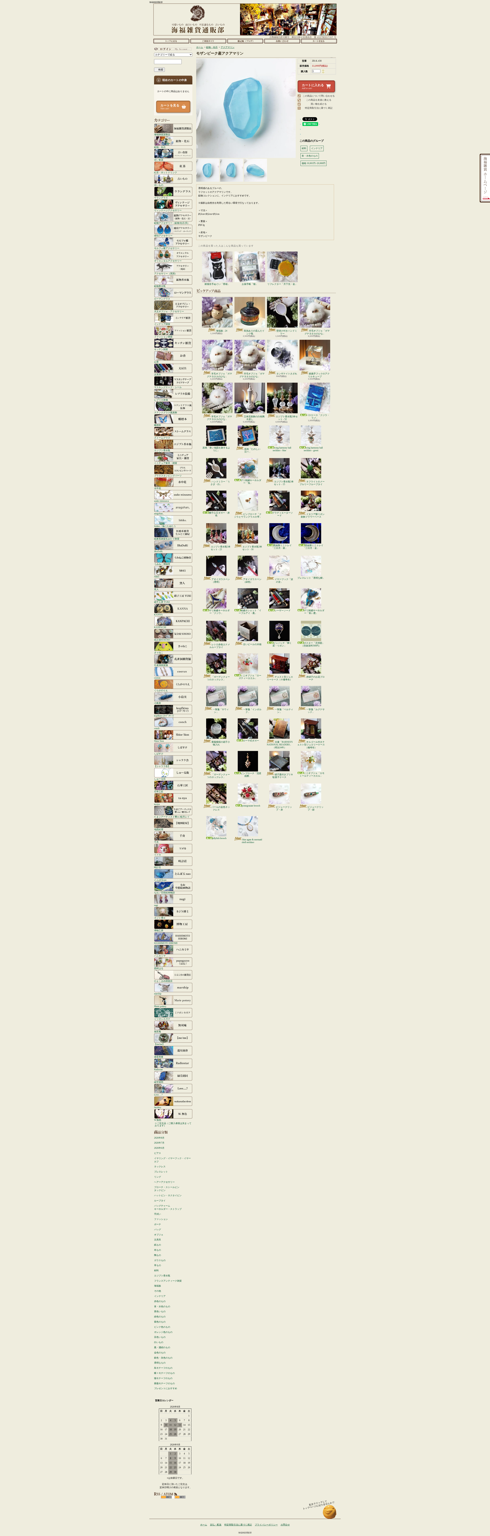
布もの (157, 1250)
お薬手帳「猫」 (250, 284)
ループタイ (160, 1200)
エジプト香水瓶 (162, 450)
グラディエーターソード (282, 514)
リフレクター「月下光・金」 (282, 284)
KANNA (158, 614)
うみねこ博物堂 (162, 564)
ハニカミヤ (160, 955)
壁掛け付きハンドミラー (286, 332)
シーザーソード (282, 610)
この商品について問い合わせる (319, 96)
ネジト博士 (160, 918)
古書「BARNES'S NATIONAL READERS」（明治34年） (280, 745)
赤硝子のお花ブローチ (315, 678)
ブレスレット (161, 1171)
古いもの (158, 185)
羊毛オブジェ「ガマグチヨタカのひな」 (317, 332)
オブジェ (158, 1234)
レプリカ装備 (161, 400)
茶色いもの (160, 1337)
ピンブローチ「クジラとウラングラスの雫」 (248, 515)
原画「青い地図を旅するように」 (216, 449)
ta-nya (157, 804)
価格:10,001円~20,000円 (313, 163)
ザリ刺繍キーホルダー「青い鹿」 (314, 611)
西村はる (158, 968)
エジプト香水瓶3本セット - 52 (287, 418)
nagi (156, 905)
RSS (166, 1497)
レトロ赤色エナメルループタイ (219, 646)
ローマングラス (162, 298)
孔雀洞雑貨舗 (161, 665)
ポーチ (157, 1224)
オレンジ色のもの (163, 1332)
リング (157, 1177)
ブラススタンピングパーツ (168, 475)
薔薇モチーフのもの (164, 1383)
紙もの (157, 1245)
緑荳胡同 (158, 1082)
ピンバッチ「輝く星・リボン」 (282, 644)
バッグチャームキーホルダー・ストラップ (168, 1207)
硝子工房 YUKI (162, 602)
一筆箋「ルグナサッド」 (315, 710)
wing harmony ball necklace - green (313, 449)
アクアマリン (227, 47)
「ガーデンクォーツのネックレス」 (218, 678)
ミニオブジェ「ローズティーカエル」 (250, 677)
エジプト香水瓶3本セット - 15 (284, 483)
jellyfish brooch (219, 838)
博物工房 (158, 930)
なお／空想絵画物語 (164, 892)
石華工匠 (158, 791)
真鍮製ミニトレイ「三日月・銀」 (281, 546)
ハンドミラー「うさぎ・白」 (220, 483)
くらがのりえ (161, 690)
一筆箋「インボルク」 (252, 710)
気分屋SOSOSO (162, 640)
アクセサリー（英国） (165, 273)
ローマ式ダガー (251, 740)
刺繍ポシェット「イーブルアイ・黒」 (250, 611)
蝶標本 (157, 425)
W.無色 (157, 1120)
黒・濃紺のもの (162, 1347)
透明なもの (160, 1362)
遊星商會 (158, 1057)
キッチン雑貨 (161, 349)
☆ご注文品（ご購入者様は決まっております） (173, 1124)
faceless (157, 1107)
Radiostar (158, 1069)
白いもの (158, 1342)
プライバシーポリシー (266, 1524)
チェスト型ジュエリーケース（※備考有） (280, 678)
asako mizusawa (161, 501)
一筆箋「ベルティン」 (284, 710)
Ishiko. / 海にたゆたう (165, 526)
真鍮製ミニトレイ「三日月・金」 (313, 546)
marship (157, 993)
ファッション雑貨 (163, 336)
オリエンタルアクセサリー (168, 261)
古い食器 (158, 160)
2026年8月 (159, 1137)
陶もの (157, 1255)
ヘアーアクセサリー (164, 1182)
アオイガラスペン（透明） (221, 580)
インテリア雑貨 (162, 324)
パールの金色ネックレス (221, 808)
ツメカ (157, 854)
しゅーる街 (160, 779)
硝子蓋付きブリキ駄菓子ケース (283, 776)
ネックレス (160, 1166)
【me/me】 (159, 1044)
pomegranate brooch (251, 805)
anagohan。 (159, 513)
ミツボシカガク (162, 1019)
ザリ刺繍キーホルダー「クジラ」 (219, 611)
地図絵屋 (158, 829)
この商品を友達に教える (318, 100)
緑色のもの (160, 1316)
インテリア (160, 1296)
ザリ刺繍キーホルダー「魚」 (251, 481)
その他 (157, 1291)
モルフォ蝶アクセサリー (166, 248)
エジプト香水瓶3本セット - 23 (220, 548)
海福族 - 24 (221, 330)
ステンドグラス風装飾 (165, 412)
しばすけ (158, 753)
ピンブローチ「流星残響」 (251, 774)
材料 (156, 1270)
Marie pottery (160, 1006)
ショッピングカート (319, 41)
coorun (157, 677)
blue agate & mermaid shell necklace (252, 841)
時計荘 (157, 867)
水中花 (157, 488)
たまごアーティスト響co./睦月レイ (171, 816)
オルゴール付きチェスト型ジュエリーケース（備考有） (311, 745)
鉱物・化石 (160, 147)
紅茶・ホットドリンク (165, 172)
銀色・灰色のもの (163, 1357)
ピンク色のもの (162, 1327)
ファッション (161, 1219)
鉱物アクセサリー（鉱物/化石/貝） (172, 223)
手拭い (157, 1214)
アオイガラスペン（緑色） (252, 580)
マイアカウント (172, 49)
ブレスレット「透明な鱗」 (311, 578)
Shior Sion (159, 741)
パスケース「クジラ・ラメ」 (317, 416)
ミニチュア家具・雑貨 (165, 463)
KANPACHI (160, 627)
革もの (157, 1265)
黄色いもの (160, 1311)
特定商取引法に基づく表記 (318, 108)
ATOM (180, 1497)
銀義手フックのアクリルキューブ (319, 375)
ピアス (157, 1153)
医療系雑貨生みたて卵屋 (166, 539)
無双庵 (157, 1031)
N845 (156, 576)
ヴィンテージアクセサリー (168, 210)
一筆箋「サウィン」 (221, 710)
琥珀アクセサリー (163, 235)
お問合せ (282, 41)
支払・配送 (215, 1524)
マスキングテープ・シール (168, 387)
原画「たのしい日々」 (252, 450)
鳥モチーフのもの (163, 1368)
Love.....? (158, 1094)
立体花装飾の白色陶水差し (254, 418)
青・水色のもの (162, 1306)
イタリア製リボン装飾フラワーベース (313, 515)
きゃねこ (158, 652)
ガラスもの (160, 1260)
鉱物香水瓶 (160, 286)
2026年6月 (159, 1148)
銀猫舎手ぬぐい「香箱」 (217, 284)
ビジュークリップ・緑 (315, 808)
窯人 (156, 589)
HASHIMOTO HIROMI (165, 943)
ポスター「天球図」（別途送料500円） (312, 644)
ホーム (171, 41)
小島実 (157, 703)
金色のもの (160, 1352)
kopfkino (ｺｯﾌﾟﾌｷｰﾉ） (164, 715)
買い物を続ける (319, 104)
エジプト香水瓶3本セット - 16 (252, 548)
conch (156, 728)
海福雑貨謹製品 (162, 134)
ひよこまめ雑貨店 (163, 981)
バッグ (157, 1229)
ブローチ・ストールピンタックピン (166, 1189)
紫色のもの (160, 1321)
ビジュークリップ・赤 (284, 808)
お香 (156, 362)
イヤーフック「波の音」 (284, 580)
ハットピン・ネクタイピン (168, 1195)
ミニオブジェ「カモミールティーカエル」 (312, 774)
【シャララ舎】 (162, 766)
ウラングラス (161, 197)
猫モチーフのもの (163, 1378)
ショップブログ (245, 41)
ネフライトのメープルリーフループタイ (312, 483)
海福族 (157, 1285)
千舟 (156, 842)
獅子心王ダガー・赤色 (219, 514)
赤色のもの (160, 1301)
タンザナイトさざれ (286, 373)
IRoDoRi (158, 551)
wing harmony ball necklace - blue (282, 449)
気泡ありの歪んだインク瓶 (254, 332)
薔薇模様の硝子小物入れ (221, 743)
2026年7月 (159, 1142)
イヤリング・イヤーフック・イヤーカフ (172, 1160)
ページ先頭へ (330, 1513)
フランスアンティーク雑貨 (168, 1280)
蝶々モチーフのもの (164, 1373)
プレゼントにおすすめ (165, 1388)
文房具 (157, 374)
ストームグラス (162, 437)
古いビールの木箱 (252, 644)
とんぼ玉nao (160, 880)
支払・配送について (208, 41)
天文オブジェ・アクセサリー (169, 311)
